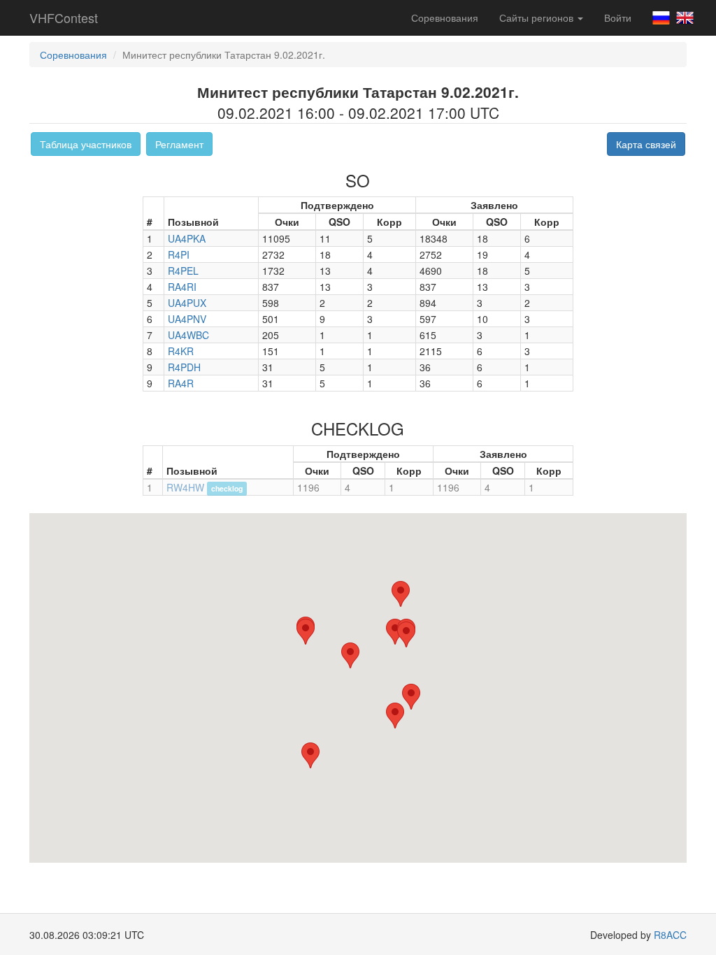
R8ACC (670, 935)
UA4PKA (187, 238)
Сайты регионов (537, 17)
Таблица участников (85, 144)
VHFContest (63, 17)
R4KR (181, 351)
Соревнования (444, 17)
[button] (395, 715)
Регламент (179, 144)
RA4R (181, 383)
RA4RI (182, 287)
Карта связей (646, 144)
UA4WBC (188, 335)
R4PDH (184, 367)
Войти (617, 17)
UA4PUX (187, 303)
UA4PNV (187, 319)
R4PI (178, 254)
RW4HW (185, 487)
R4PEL (183, 271)
